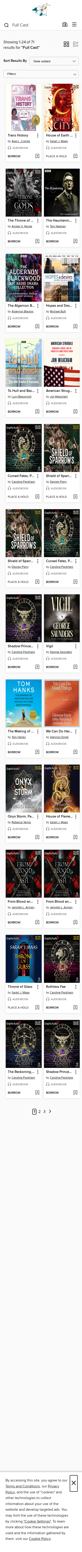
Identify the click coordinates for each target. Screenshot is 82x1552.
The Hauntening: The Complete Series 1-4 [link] (60, 221)
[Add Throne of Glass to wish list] (37, 1008)
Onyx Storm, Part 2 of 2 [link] (21, 817)
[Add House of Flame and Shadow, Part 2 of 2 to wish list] (75, 838)
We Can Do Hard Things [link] (60, 731)
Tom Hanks (19, 737)
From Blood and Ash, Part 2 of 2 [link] (60, 902)
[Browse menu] (74, 25)
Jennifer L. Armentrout (24, 907)
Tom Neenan (58, 226)
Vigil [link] (49, 646)
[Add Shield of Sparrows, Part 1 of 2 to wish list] (37, 582)
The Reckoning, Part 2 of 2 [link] (21, 1072)
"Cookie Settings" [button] (37, 1521)
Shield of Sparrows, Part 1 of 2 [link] (21, 561)
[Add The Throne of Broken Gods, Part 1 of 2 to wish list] (37, 242)
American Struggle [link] (60, 391)
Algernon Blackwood (24, 311)
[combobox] (31, 25)
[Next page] (50, 1111)
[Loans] (65, 25)
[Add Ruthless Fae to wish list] (75, 1008)
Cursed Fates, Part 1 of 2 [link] (60, 561)
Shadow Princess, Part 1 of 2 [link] (60, 1072)
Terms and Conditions (22, 1486)
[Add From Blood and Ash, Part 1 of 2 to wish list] (37, 923)
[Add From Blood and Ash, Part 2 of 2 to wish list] (75, 923)
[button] (66, 45)
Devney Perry (58, 482)
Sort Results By (15, 61)
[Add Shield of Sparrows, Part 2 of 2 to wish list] (75, 497)
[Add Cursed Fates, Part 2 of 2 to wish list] (37, 497)
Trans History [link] (18, 136)
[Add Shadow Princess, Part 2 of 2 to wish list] (37, 667)
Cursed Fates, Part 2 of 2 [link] (21, 476)
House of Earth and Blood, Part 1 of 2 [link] (60, 136)
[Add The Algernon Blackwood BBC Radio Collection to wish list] (37, 327)
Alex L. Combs (21, 141)
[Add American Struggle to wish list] (75, 412)
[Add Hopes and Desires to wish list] (75, 327)
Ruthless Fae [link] (56, 987)
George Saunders (61, 652)
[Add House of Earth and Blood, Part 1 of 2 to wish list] (75, 157)
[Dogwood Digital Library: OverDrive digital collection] (41, 9)
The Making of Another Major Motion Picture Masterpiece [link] (21, 731)
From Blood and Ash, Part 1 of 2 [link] (21, 902)
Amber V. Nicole (22, 226)
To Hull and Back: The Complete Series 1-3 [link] (21, 391)
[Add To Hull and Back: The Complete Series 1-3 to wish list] (37, 412)
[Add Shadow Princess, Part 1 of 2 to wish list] (75, 1093)
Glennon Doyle (59, 737)
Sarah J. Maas (59, 141)
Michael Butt (58, 311)
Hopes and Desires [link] (60, 306)
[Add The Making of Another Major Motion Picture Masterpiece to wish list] (37, 752)
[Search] (6, 25)
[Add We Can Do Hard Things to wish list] (75, 752)
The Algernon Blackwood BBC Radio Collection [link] (21, 306)
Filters (11, 74)
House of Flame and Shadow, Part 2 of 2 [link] (60, 817)
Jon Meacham (59, 396)
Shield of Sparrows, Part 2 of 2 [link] (60, 476)
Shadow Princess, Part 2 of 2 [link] (21, 646)
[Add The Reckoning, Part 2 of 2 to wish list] (37, 1093)
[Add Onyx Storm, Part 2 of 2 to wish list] (37, 838)
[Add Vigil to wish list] (75, 667)
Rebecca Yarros (21, 822)
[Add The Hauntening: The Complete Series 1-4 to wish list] (75, 242)
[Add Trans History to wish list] (37, 157)
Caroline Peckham (23, 482)
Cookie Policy (40, 1538)
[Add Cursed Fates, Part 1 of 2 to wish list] (75, 582)
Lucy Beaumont (21, 396)
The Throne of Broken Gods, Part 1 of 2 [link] (21, 221)
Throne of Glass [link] (20, 987)
